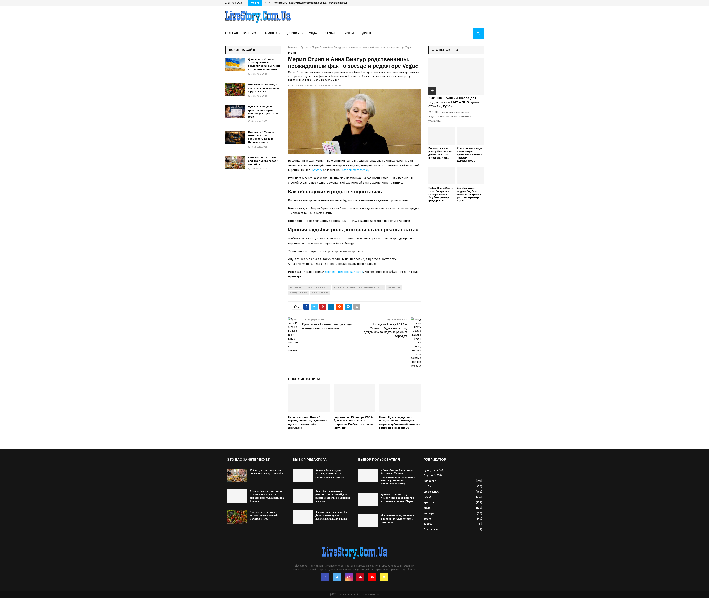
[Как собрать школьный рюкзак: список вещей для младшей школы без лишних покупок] (303, 496)
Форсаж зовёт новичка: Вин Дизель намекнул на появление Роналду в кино (331, 515)
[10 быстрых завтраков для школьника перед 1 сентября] (235, 162)
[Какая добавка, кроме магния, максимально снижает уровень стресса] (303, 475)
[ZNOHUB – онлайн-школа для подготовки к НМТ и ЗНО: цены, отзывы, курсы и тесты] (456, 76)
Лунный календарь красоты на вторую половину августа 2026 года (312, 2)
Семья (330, 33)
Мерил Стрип (394, 287)
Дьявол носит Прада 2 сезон (344, 271)
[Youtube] (372, 577)
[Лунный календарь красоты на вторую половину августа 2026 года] (235, 111)
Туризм (348, 33)
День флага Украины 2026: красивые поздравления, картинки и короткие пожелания (264, 64)
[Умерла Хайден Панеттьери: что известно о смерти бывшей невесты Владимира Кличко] (237, 496)
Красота (271, 33)
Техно (427, 518)
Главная (231, 33)
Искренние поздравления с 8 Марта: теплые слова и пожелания (398, 519)
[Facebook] (325, 577)
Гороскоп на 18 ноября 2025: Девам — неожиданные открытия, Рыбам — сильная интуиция (353, 422)
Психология (431, 529)
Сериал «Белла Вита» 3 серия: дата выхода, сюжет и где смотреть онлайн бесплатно (307, 422)
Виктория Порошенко (302, 85)
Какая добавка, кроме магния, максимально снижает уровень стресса (329, 473)
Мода (313, 33)
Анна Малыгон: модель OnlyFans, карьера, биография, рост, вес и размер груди (469, 194)
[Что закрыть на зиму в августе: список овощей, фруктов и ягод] (235, 89)
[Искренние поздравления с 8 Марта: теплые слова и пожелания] (368, 520)
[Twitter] (337, 577)
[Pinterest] (360, 577)
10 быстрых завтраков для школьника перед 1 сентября (263, 161)
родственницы (320, 293)
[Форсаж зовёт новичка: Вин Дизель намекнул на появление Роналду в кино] (303, 517)
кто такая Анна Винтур (371, 287)
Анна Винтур (322, 287)
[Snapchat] (384, 577)
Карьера (429, 513)
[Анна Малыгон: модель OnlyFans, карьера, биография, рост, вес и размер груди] (470, 175)
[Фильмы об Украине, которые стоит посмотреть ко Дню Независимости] (235, 137)
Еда (429, 486)
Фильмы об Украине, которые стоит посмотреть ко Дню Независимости (261, 137)
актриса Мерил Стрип (301, 287)
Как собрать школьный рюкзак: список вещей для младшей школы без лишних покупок (332, 496)
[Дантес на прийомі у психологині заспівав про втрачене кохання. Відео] (368, 499)
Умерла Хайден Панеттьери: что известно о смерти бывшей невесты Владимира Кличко (267, 496)
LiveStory (316, 170)
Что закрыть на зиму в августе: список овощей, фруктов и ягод (264, 88)
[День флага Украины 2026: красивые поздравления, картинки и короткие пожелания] (235, 64)
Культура (250, 33)
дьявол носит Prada (344, 287)
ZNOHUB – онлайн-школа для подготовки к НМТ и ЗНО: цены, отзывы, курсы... (454, 102)
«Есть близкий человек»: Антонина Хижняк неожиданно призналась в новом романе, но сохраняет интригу (398, 477)
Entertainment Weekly (354, 170)
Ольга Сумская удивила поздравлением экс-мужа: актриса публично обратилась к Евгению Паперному (399, 422)
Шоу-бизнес (431, 491)
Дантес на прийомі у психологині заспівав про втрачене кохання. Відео (398, 498)
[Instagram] (349, 577)
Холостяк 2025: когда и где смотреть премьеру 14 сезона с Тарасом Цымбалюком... (469, 154)
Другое (367, 33)
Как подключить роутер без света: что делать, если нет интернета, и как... (440, 153)
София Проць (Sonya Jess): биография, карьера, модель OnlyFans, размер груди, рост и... (440, 194)
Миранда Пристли (298, 293)
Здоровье (293, 33)
